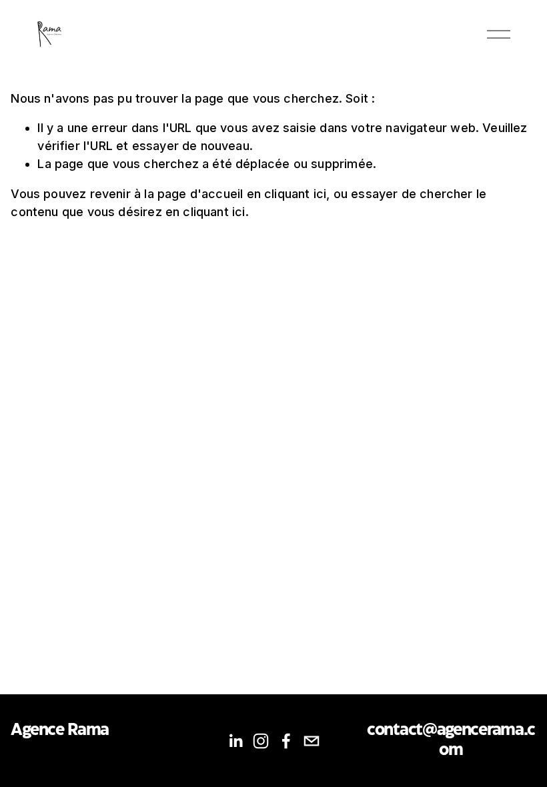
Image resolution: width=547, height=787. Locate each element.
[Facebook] (286, 741)
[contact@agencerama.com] (312, 741)
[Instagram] (261, 741)
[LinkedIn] (235, 741)
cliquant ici (295, 194)
